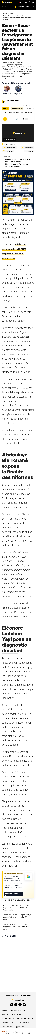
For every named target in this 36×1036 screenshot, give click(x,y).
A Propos (5, 1010)
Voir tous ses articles (13, 103)
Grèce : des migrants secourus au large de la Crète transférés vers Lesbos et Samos (16, 907)
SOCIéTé (6, 108)
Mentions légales (17, 1014)
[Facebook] (11, 1004)
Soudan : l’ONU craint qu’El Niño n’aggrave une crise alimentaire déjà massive (16, 926)
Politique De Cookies (9, 1022)
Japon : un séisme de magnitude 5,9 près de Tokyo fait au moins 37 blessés (17, 917)
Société (12, 13)
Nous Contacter (7, 1027)
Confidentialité (24, 1022)
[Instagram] (20, 1004)
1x (26, 119)
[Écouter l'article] (5, 119)
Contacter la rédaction (18, 1010)
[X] (16, 1004)
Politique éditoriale (8, 1018)
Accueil (5, 13)
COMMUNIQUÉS (23, 7)
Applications (19, 1027)
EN (33, 2)
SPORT (3, 7)
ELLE (11, 7)
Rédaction (5, 1014)
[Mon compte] (26, 2)
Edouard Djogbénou (13, 100)
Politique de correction (25, 1018)
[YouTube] (24, 1004)
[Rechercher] (29, 2)
